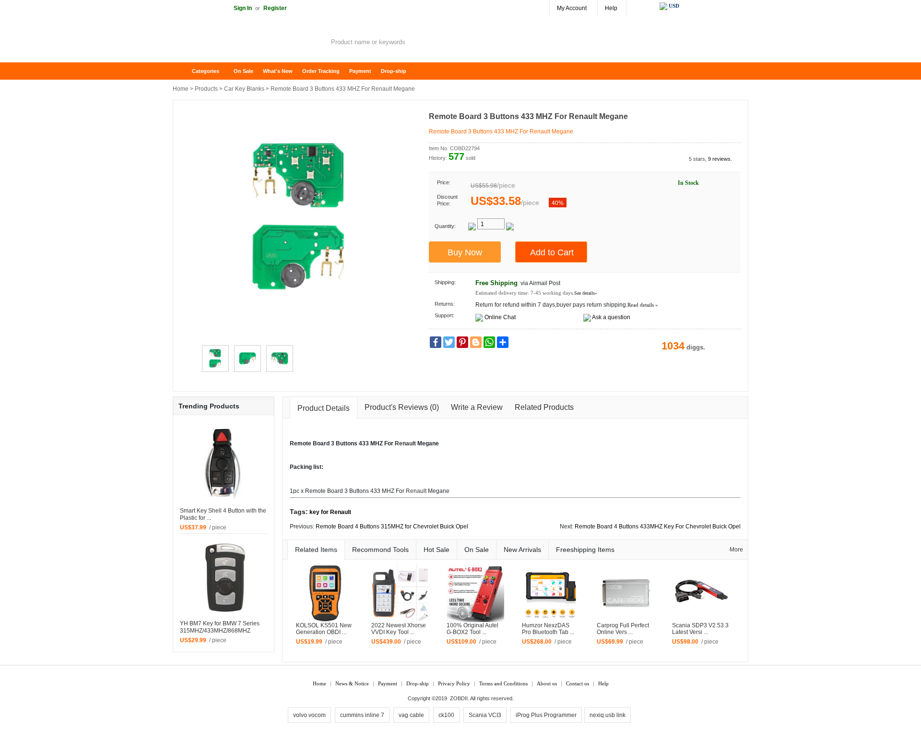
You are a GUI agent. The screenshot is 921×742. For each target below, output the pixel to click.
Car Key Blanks (244, 88)
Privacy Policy (454, 683)
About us (547, 683)
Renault (405, 443)
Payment (360, 71)
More (736, 549)
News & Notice (352, 683)
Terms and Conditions (503, 683)
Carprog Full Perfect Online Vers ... (623, 629)
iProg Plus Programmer (546, 715)
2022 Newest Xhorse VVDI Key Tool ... (398, 629)
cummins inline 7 (362, 715)
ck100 (446, 715)
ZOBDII (459, 698)
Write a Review (477, 407)
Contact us (577, 683)
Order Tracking (321, 71)
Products (206, 88)
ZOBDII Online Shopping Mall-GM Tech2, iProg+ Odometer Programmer (249, 43)
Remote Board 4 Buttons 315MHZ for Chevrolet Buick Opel (392, 526)
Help (611, 8)
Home (185, 71)
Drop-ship (393, 71)
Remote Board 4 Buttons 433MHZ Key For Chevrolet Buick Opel (658, 526)
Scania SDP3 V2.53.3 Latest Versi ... (700, 629)
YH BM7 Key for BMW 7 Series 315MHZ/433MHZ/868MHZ (220, 627)
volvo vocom (309, 715)
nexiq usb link (608, 715)
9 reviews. (720, 159)
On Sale (243, 71)
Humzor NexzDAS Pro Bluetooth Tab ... (548, 629)
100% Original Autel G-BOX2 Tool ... (472, 629)
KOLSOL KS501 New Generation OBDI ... (324, 629)
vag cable (411, 715)
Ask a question (611, 317)
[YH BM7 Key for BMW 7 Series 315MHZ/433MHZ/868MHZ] (223, 576)
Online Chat (500, 317)
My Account (572, 8)
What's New (278, 71)
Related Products (544, 407)
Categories (205, 71)
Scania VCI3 (485, 715)
